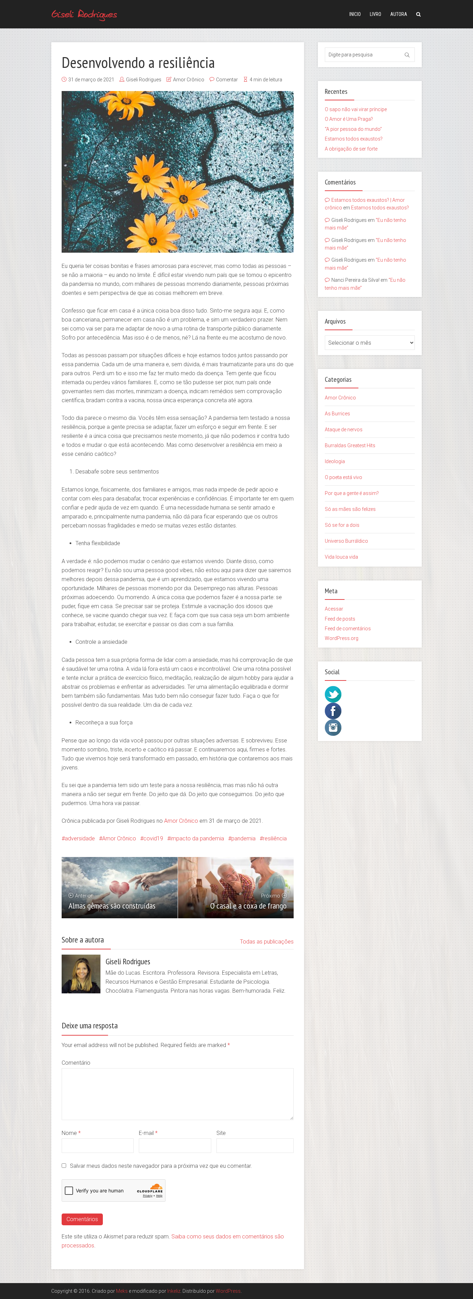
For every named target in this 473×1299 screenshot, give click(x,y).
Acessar (334, 609)
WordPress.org (341, 638)
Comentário (76, 1062)
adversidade (80, 838)
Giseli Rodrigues (143, 79)
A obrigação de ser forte (351, 149)
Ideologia (335, 461)
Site (221, 1133)
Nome (71, 1133)
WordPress (228, 1291)
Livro (375, 14)
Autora (398, 14)
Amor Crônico (188, 79)
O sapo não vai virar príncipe (356, 109)
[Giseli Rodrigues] (84, 13)
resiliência (275, 838)
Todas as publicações (267, 941)
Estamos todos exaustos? (354, 139)
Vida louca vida (341, 557)
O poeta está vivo (343, 477)
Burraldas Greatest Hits (350, 445)
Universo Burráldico (346, 541)
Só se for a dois (342, 525)
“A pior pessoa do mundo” (353, 129)
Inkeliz (173, 1291)
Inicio (355, 14)
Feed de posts (340, 619)
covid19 (153, 838)
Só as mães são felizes (350, 509)
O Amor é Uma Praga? (349, 119)
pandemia (243, 838)
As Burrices (337, 413)
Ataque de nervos (344, 429)
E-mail (148, 1133)
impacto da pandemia (197, 838)
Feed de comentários (348, 628)
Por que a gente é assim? (352, 493)
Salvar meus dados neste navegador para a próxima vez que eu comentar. (161, 1166)
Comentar (227, 79)
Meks (122, 1291)
